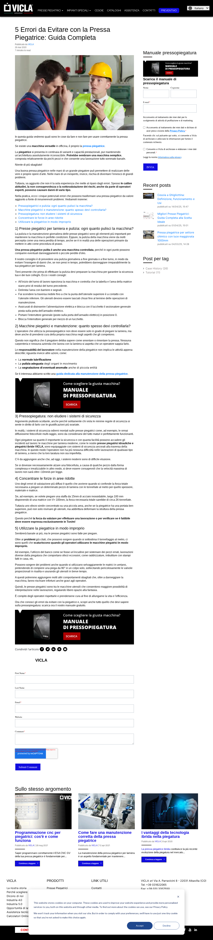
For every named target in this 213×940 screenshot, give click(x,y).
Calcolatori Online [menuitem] (18, 916)
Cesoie (99, 10)
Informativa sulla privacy (169, 157)
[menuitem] (50, 10)
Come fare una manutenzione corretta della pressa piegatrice (105, 836)
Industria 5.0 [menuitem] (14, 904)
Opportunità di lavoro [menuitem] (20, 908)
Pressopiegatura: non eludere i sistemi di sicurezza (50, 213)
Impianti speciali (77, 10)
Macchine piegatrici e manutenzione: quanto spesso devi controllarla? (62, 209)
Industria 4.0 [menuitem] (14, 900)
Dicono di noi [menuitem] (15, 896)
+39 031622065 (156, 884)
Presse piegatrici (49, 10)
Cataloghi (114, 10)
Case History (157, 268)
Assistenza (131, 10)
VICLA (31, 44)
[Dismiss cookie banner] (178, 897)
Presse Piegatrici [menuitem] (57, 888)
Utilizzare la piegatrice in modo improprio (44, 221)
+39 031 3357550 (158, 888)
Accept (140, 925)
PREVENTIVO (169, 10)
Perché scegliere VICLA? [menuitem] (22, 892)
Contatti (149, 10)
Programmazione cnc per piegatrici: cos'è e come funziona (38, 836)
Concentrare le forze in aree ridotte (40, 217)
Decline (167, 925)
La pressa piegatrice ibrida (155, 849)
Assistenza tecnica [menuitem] (18, 912)
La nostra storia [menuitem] (16, 888)
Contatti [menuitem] (96, 888)
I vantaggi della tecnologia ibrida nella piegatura (165, 834)
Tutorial (153, 272)
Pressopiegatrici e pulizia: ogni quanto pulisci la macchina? (55, 205)
